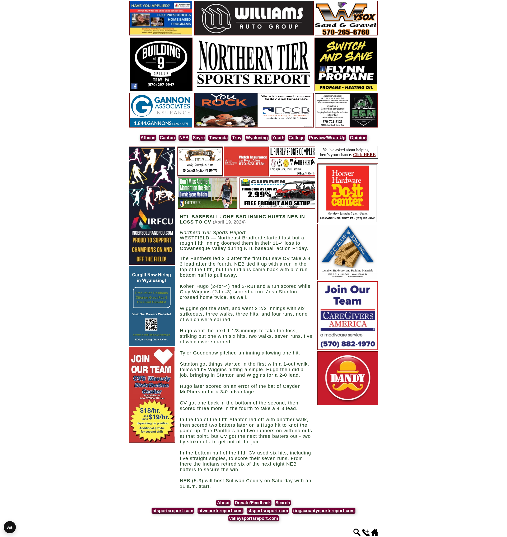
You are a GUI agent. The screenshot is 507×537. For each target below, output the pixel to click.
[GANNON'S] (161, 126)
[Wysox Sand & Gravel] (346, 34)
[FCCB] (254, 126)
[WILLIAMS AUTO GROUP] (254, 34)
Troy (236, 137)
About (223, 502)
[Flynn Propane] (346, 90)
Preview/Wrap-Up (327, 137)
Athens (147, 137)
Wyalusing (257, 137)
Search (282, 502)
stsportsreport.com (267, 510)
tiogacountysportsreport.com (324, 510)
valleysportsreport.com (253, 518)
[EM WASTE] (346, 126)
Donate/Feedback (253, 502)
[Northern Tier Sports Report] (254, 90)
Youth (278, 137)
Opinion (358, 137)
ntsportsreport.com (172, 510)
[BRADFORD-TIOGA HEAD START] (161, 34)
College (296, 137)
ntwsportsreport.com (220, 510)
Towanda (218, 137)
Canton (167, 137)
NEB (184, 137)
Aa (10, 527)
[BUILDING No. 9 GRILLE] (161, 90)
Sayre (199, 137)
